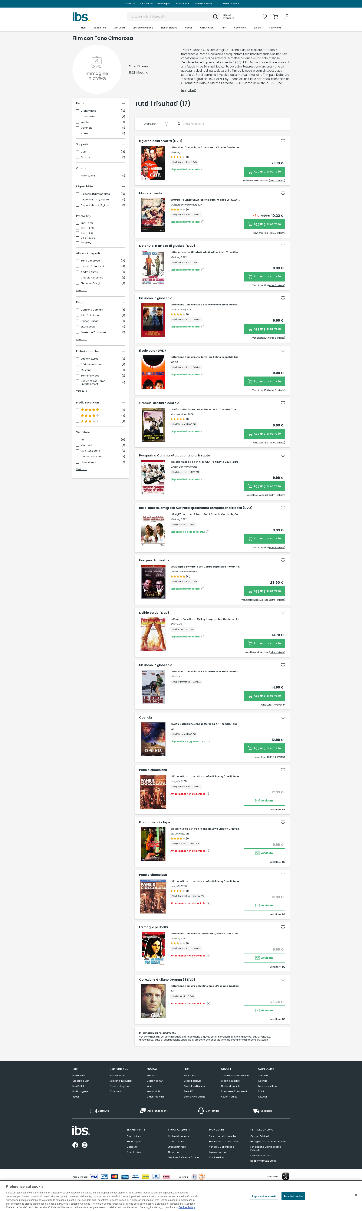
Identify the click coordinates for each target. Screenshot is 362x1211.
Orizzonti (175, 676)
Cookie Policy (187, 1207)
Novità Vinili (153, 1091)
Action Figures (229, 1096)
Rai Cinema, (177, 833)
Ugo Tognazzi (202, 828)
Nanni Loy (179, 252)
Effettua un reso (177, 1146)
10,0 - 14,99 (87, 228)
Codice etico (216, 1157)
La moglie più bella (153, 927)
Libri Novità (78, 1075)
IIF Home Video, (178, 414)
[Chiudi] (356, 1195)
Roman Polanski (236, 566)
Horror (85, 133)
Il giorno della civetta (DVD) (160, 141)
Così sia (145, 718)
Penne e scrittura (267, 1086)
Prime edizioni (117, 1075)
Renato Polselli (182, 619)
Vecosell (86, 445)
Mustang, (175, 257)
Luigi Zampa (180, 514)
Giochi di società (231, 1086)
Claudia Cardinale (92, 277)
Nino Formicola (216, 252)
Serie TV (188, 1091)
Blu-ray (85, 157)
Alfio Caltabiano (90, 315)
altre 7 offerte (276, 233)
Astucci (262, 1096)
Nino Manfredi (205, 776)
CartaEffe (130, 3)
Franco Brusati (89, 321)
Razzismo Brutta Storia (263, 1160)
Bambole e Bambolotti (234, 1091)
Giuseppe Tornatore (93, 332)
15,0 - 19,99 (87, 233)
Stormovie (176, 624)
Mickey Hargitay (207, 619)
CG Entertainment (91, 364)
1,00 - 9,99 (87, 223)
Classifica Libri (80, 1080)
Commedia (88, 116)
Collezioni (115, 1091)
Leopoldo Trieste (232, 357)
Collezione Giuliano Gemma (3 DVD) (167, 980)
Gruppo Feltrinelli (259, 1136)
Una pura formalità (154, 560)
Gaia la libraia (135, 1152)
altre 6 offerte (276, 285)
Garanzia (173, 1152)
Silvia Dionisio (220, 828)
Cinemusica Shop (92, 456)
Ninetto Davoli (223, 461)
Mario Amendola (183, 461)
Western (86, 122)
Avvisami (267, 800)
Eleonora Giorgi (90, 283)
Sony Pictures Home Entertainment (93, 383)
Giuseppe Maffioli (240, 828)
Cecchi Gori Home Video (183, 466)
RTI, (172, 362)
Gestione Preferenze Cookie (183, 1157)
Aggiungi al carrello (267, 171)
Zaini (261, 1091)
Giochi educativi (230, 1080)
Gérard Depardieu (215, 566)
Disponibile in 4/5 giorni (95, 205)
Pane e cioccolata (153, 770)
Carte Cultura (182, 3)
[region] (181, 1195)
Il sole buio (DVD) (152, 351)
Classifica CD (155, 1080)
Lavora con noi (217, 1152)
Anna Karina (239, 776)
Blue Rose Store (90, 450)
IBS (82, 439)
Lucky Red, (176, 781)
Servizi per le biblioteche (222, 1136)
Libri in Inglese (80, 1091)
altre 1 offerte (277, 180)
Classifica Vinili (155, 1096)
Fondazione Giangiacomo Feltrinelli (265, 1148)
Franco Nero (207, 147)
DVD (83, 151)
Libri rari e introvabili (121, 1080)
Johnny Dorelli (223, 776)
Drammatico (88, 110)
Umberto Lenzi (182, 199)
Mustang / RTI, (178, 309)
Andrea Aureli (89, 272)
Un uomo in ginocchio (155, 298)
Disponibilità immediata (95, 194)
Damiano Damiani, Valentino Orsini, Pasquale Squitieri (206, 986)
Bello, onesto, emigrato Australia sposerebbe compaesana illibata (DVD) (195, 508)
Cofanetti (86, 127)
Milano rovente (150, 193)
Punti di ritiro (146, 3)
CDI (172, 728)
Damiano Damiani (92, 309)
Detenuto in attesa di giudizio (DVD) (167, 246)
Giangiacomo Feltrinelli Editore (267, 1141)
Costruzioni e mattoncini (235, 1075)
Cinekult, (175, 938)
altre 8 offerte (276, 547)
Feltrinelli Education (261, 1155)
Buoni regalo (163, 3)
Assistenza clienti (230, 3)
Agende (262, 1080)
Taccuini (263, 1075)
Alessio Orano (224, 933)
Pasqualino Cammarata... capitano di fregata (174, 455)
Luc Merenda (207, 409)
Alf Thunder (223, 409)
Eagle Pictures (89, 358)
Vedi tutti (81, 290)
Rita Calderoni (226, 619)
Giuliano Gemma (210, 304)
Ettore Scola (88, 326)
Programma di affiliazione (224, 1141)
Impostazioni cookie (264, 1196)
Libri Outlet (78, 1086)
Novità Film (190, 1075)
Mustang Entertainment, (183, 204)
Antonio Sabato (206, 199)
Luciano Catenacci (92, 266)
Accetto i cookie (293, 1196)
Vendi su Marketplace (221, 1146)
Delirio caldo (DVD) (154, 613)
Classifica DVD (192, 1080)
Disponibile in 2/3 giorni (95, 199)
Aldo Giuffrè (206, 461)
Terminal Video (90, 375)
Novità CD (152, 1075)
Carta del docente (202, 3)
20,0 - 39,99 (88, 237)
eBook (75, 1096)
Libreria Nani (88, 462)
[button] (215, 16)
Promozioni (88, 175)
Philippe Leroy (224, 199)
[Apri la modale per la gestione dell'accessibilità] (286, 1176)
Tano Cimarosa (90, 260)
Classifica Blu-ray (194, 1086)
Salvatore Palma (210, 357)
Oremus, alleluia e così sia (159, 403)
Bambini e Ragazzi (195, 1096)
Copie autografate (120, 1086)
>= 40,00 (86, 242)
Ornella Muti (207, 933)
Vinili (149, 1086)
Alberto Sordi (198, 252)
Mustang (86, 370)
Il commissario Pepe (154, 822)
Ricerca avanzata (228, 17)
